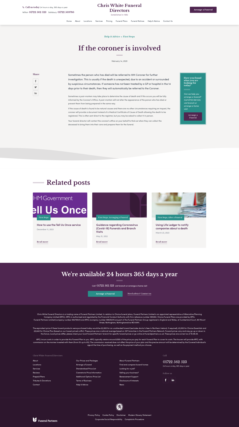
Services (99, 21)
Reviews (36, 372)
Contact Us (168, 21)
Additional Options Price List (88, 376)
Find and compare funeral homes (134, 364)
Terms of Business (83, 380)
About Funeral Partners (129, 360)
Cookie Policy (108, 415)
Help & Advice (154, 21)
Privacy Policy (94, 415)
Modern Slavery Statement (139, 415)
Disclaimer (121, 415)
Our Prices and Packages (87, 360)
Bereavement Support (129, 376)
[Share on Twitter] (35, 87)
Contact (36, 384)
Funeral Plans (121, 21)
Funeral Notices (137, 21)
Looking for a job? (127, 368)
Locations (88, 21)
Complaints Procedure (134, 419)
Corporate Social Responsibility (108, 419)
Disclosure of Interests (129, 380)
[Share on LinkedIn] (35, 93)
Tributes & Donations (42, 380)
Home (69, 21)
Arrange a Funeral (193, 116)
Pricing (109, 21)
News (122, 384)
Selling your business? (129, 372)
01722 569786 (66, 12)
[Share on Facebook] (35, 81)
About (77, 21)
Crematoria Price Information (89, 372)
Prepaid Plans (39, 376)
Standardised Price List (86, 368)
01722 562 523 (37, 12)
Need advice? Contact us (139, 293)
